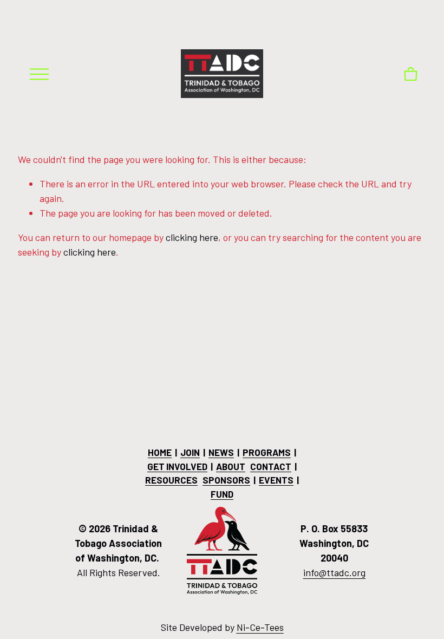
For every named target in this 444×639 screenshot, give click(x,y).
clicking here (192, 237)
